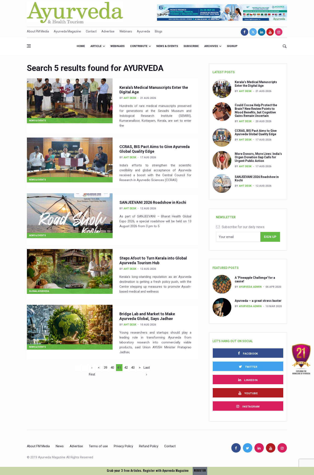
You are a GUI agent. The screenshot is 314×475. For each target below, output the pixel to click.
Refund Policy (148, 446)
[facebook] (244, 32)
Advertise (107, 31)
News (60, 446)
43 (133, 367)
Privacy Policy (123, 446)
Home (81, 46)
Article (95, 46)
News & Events (167, 46)
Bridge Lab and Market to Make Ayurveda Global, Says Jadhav (147, 316)
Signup (232, 46)
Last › (147, 368)
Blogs (158, 31)
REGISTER (200, 470)
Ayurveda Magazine (67, 31)
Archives (211, 46)
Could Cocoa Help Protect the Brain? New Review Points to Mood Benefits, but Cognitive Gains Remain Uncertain (256, 110)
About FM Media (38, 31)
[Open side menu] (29, 46)
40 (112, 367)
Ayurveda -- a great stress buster (258, 300)
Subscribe (191, 46)
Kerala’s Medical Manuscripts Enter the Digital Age (256, 83)
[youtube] (270, 32)
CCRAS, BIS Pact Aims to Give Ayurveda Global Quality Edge (256, 132)
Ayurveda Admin (250, 286)
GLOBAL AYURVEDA (39, 291)
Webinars (125, 31)
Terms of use (98, 446)
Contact (91, 31)
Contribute (138, 46)
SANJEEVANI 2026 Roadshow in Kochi (152, 202)
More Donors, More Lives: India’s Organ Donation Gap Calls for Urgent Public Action (258, 157)
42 (126, 367)
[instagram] (278, 32)
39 (105, 367)
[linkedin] (261, 32)
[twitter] (253, 32)
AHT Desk (129, 98)
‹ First (92, 368)
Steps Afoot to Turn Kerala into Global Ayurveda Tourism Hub (153, 260)
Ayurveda (143, 31)
